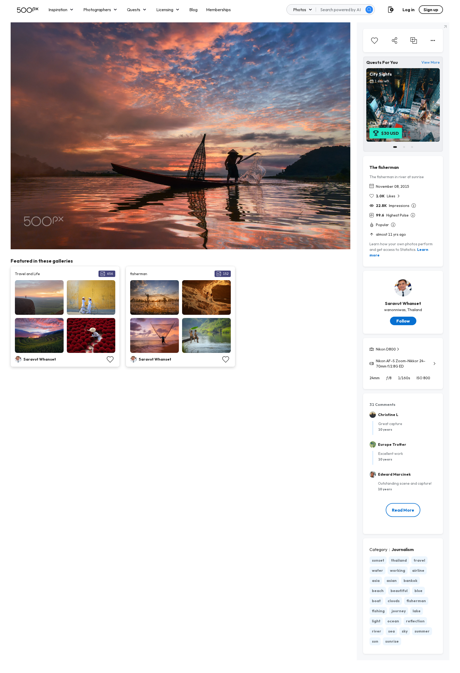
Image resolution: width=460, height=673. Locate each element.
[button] (369, 9)
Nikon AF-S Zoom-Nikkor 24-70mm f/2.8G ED (400, 363)
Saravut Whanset (403, 303)
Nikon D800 (386, 349)
